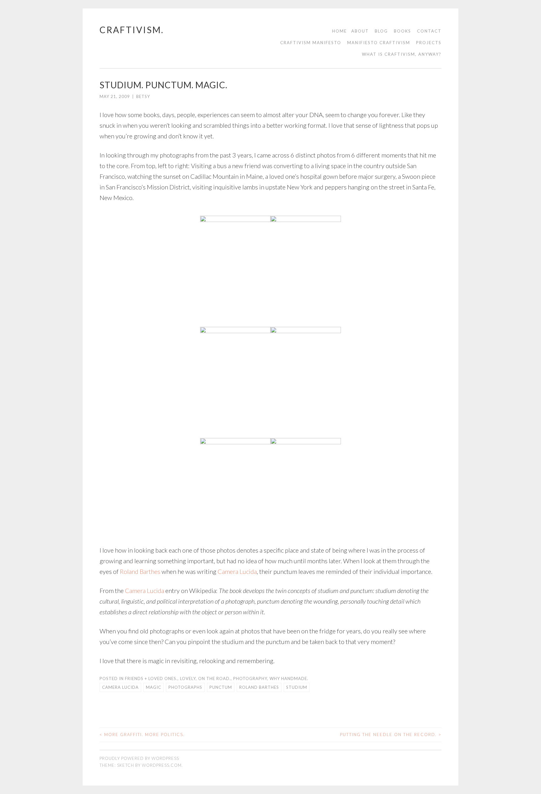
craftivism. (132, 29)
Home (339, 31)
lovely (188, 678)
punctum (220, 687)
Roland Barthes (140, 571)
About (360, 31)
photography (250, 678)
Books (402, 31)
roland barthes (259, 687)
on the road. (214, 678)
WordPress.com (162, 765)
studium (296, 687)
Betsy (143, 96)
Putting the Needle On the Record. (390, 734)
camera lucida (120, 687)
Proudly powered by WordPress (139, 758)
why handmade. (289, 678)
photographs (185, 687)
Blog (381, 31)
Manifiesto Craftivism (378, 42)
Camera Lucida (237, 571)
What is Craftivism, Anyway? (401, 54)
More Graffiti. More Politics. (142, 734)
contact (429, 31)
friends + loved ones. (151, 678)
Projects (428, 42)
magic (153, 687)
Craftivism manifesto (310, 42)
